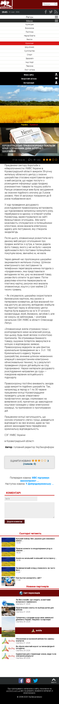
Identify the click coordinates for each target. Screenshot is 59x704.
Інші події (30, 62)
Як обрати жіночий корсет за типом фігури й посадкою (35, 647)
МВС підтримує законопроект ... (34, 479)
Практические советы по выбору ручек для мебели (35, 608)
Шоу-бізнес (29, 47)
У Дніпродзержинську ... (40, 483)
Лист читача (30, 69)
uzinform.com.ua (13, 690)
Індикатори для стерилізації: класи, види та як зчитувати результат (36, 655)
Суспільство (29, 51)
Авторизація (28, 83)
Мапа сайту (29, 74)
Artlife (39, 630)
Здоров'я (29, 58)
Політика (29, 32)
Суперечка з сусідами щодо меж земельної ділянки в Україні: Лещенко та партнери (34, 618)
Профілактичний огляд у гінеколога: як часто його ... (35, 569)
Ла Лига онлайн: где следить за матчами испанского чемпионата (33, 600)
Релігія (29, 39)
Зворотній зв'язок (29, 78)
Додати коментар (14, 521)
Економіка (29, 28)
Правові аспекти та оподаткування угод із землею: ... (34, 549)
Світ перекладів (32, 592)
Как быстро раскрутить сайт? (28, 578)
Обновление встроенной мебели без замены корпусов (35, 639)
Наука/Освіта (29, 35)
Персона (29, 66)
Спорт (29, 54)
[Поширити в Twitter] (35, 680)
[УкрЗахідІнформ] (6, 4)
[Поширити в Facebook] (21, 680)
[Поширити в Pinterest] (28, 680)
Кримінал (29, 43)
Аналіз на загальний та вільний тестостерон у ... (36, 558)
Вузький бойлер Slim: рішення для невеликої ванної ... (35, 539)
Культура (29, 24)
